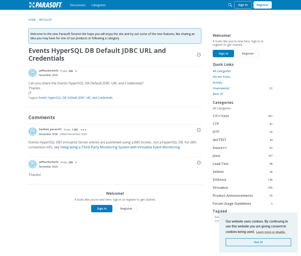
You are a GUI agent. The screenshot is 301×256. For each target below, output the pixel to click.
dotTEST (243, 140)
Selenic (243, 171)
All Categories (222, 71)
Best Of (218, 94)
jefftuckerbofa (48, 70)
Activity (217, 82)
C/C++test (243, 116)
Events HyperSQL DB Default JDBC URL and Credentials (75, 97)
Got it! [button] (258, 242)
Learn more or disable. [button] (271, 232)
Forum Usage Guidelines (243, 203)
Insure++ (243, 147)
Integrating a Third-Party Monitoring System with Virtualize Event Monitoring (120, 147)
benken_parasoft (50, 129)
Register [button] (126, 208)
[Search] (230, 5)
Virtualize (243, 187)
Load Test (243, 163)
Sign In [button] (102, 208)
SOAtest (243, 179)
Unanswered (243, 88)
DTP (243, 132)
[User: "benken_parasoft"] (32, 131)
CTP (243, 124)
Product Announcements (243, 195)
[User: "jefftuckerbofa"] (32, 73)
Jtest (243, 155)
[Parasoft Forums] (45, 5)
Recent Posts (221, 77)
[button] (198, 55)
